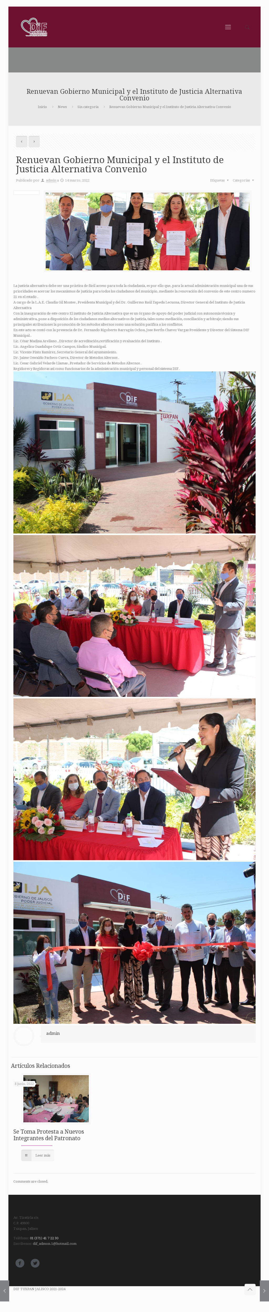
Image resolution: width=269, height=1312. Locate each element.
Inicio (42, 107)
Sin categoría (88, 107)
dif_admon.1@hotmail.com (54, 1244)
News (62, 107)
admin (51, 180)
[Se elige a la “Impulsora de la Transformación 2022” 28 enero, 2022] (4, 1290)
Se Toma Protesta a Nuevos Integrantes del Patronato (48, 1135)
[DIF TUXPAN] (35, 27)
